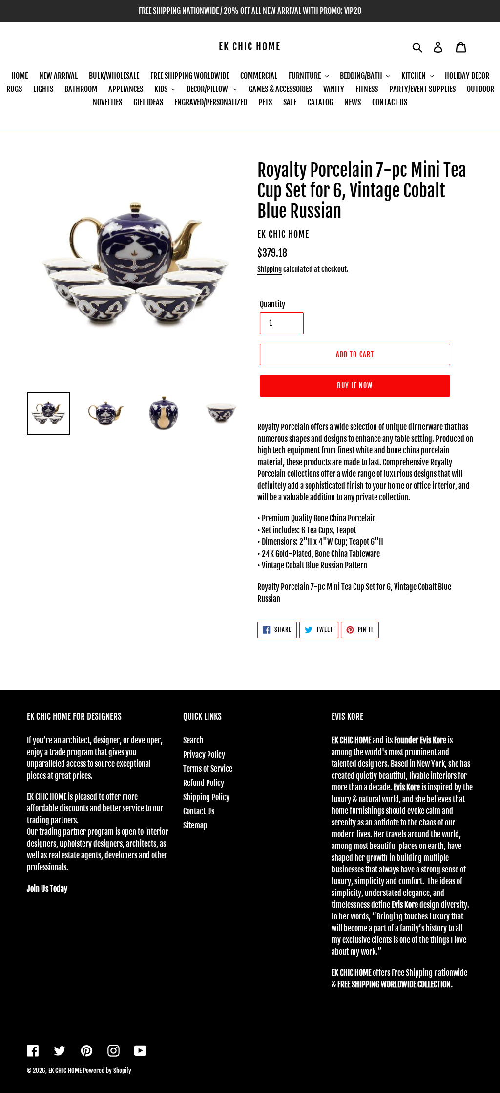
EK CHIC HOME (250, 47)
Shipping (269, 269)
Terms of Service (207, 769)
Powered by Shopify (107, 1070)
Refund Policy (203, 783)
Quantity (272, 304)
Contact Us (198, 811)
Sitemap (195, 825)
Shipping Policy (206, 797)
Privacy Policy (204, 754)
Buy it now (355, 385)
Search (193, 740)
